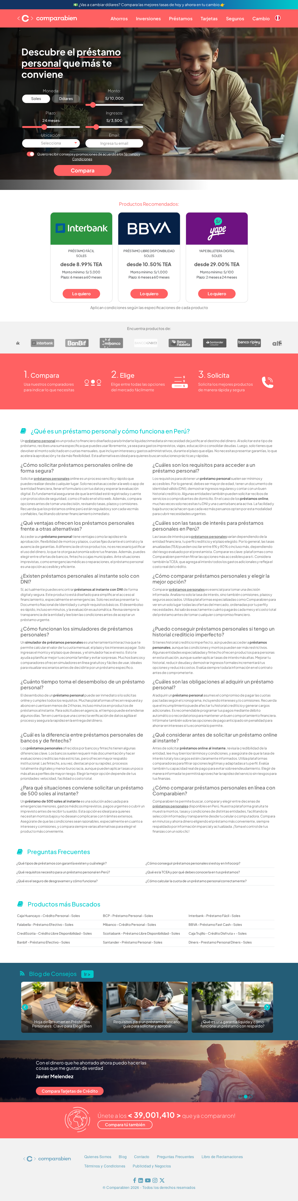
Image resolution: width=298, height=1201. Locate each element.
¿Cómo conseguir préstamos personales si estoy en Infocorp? (193, 863)
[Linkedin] (140, 1181)
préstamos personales (51, 478)
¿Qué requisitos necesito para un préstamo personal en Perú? (63, 872)
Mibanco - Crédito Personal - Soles (129, 924)
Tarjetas (209, 18)
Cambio (261, 18)
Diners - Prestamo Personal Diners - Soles (220, 942)
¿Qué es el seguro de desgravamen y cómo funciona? (57, 881)
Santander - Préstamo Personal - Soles (132, 942)
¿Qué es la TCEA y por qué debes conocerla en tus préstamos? (193, 872)
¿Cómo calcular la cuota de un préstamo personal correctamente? (196, 881)
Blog (123, 1156)
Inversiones (148, 18)
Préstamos (181, 18)
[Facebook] (134, 1181)
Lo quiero (81, 293)
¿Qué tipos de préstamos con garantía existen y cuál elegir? (61, 863)
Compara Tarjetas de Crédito (70, 1091)
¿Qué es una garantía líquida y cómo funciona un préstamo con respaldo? (147, 1024)
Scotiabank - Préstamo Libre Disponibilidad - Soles (141, 933)
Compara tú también (125, 1124)
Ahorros (119, 18)
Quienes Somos (98, 1156)
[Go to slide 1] (240, 1096)
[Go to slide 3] (251, 1096)
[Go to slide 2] (245, 1096)
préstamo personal (40, 441)
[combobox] (51, 143)
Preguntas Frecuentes (175, 1156)
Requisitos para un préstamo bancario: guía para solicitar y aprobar (62, 1024)
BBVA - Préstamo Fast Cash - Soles (215, 924)
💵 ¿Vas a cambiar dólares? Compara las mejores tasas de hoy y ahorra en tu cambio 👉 (149, 4)
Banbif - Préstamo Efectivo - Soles (43, 942)
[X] (162, 1181)
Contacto (141, 1156)
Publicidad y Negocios (152, 1166)
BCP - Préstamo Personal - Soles (128, 915)
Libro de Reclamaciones (222, 1156)
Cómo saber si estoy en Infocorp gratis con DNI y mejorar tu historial (232, 1024)
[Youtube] (148, 1181)
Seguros (235, 18)
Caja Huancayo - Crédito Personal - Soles (48, 915)
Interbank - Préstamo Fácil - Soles (214, 915)
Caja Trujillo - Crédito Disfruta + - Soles (218, 933)
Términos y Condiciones (104, 1166)
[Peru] (278, 14)
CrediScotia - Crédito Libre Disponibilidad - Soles (54, 933)
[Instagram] (154, 1181)
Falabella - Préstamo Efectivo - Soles (45, 924)
